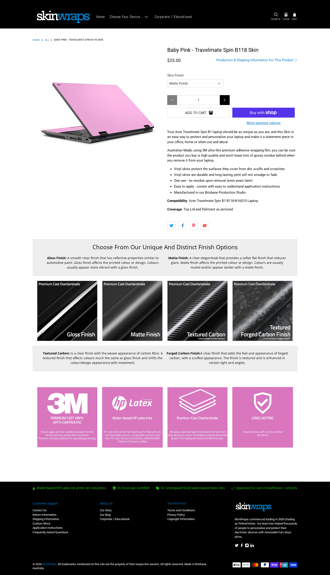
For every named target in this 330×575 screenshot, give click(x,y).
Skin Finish (175, 75)
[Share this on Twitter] (171, 225)
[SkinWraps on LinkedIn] (252, 546)
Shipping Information (46, 519)
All (47, 40)
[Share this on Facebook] (182, 225)
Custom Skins (41, 523)
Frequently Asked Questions (50, 532)
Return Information (44, 514)
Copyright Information (181, 519)
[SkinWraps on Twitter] (237, 546)
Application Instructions (48, 527)
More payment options (264, 123)
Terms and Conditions (181, 510)
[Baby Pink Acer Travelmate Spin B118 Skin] (98, 112)
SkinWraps (49, 564)
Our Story (106, 510)
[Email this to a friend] (204, 225)
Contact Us (39, 510)
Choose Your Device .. (126, 16)
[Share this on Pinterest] (193, 225)
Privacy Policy (176, 514)
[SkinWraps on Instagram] (247, 546)
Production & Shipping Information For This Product (255, 60)
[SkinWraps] (63, 17)
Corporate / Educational (173, 16)
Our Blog (105, 514)
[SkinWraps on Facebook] (242, 546)
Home (100, 16)
